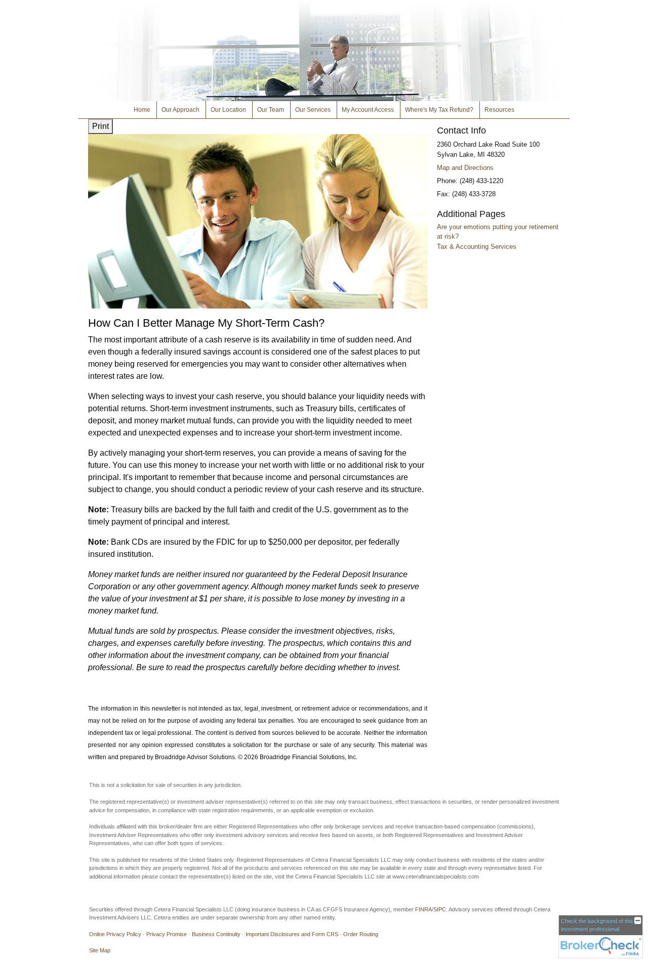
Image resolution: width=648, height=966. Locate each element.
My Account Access (368, 109)
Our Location (228, 109)
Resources (499, 109)
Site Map (99, 950)
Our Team (270, 109)
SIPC (439, 909)
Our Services (313, 109)
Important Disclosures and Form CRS (292, 934)
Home (142, 109)
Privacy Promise (166, 934)
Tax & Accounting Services (476, 246)
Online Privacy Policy (115, 934)
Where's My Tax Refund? (439, 109)
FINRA (423, 909)
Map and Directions (465, 167)
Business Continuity (216, 934)
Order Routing (360, 934)
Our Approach (180, 109)
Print (100, 126)
